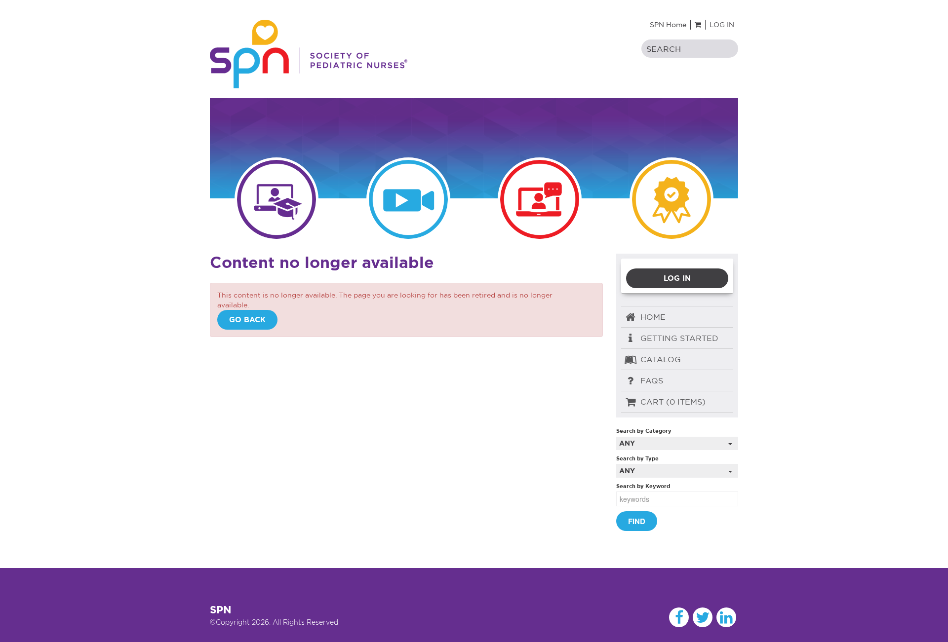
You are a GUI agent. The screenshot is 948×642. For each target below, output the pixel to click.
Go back (247, 320)
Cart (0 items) (672, 402)
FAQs (650, 380)
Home (652, 317)
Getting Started (678, 338)
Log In (722, 24)
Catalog (659, 359)
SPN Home (668, 24)
